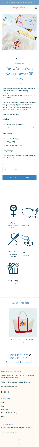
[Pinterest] (8, 392)
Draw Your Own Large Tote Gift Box (23, 340)
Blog (2, 406)
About (3, 402)
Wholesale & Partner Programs (10, 413)
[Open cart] (36, 8)
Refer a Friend (5, 409)
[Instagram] (5, 392)
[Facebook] (1, 392)
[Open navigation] (3, 7)
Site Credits (29, 442)
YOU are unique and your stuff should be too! (19, 2)
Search (3, 416)
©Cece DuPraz (10, 442)
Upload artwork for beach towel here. (21, 158)
